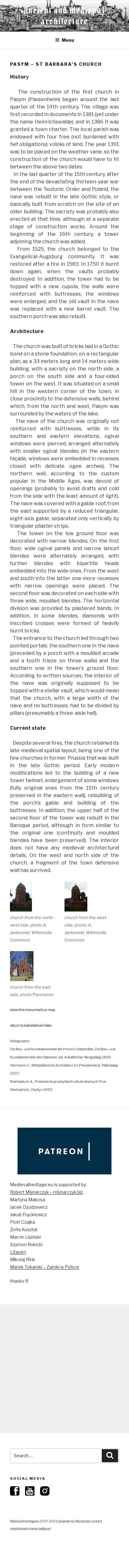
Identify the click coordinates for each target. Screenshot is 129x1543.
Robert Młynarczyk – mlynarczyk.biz (46, 1192)
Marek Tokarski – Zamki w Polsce (44, 1267)
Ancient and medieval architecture (64, 16)
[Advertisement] (64, 1368)
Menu (68, 40)
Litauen (18, 1252)
